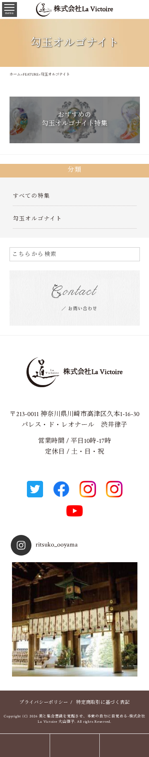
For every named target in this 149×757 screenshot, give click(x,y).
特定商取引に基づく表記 (103, 702)
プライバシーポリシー (43, 702)
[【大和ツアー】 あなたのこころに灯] (74, 624)
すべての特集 (31, 196)
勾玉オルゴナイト (37, 218)
